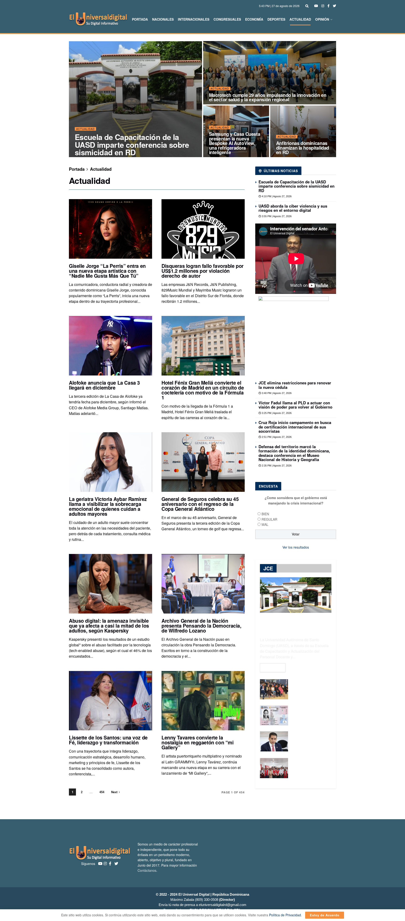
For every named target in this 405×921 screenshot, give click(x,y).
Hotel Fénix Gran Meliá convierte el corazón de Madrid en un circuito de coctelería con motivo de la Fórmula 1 (202, 390)
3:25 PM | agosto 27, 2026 (276, 413)
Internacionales (193, 19)
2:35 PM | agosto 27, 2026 (276, 465)
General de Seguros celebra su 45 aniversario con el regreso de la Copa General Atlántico (200, 503)
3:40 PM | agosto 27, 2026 (276, 393)
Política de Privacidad (285, 915)
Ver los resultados (295, 547)
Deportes (276, 19)
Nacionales (163, 19)
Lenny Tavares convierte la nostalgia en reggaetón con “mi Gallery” (197, 742)
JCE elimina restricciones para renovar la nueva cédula (295, 385)
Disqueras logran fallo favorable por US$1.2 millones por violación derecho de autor (202, 270)
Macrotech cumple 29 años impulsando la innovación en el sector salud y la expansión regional (267, 97)
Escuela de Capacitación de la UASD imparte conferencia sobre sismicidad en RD (132, 144)
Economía (254, 19)
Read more (272, 668)
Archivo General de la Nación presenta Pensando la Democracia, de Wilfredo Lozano (201, 625)
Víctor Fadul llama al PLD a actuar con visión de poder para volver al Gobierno (295, 405)
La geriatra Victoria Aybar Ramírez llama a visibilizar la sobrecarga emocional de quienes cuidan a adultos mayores (108, 506)
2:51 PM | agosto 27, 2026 (276, 437)
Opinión (322, 19)
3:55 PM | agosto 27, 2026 (276, 216)
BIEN (265, 514)
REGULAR (269, 519)
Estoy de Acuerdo (324, 915)
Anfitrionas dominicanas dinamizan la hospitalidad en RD (302, 147)
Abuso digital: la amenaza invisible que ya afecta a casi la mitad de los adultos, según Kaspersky (109, 625)
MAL (265, 524)
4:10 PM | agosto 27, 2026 (276, 196)
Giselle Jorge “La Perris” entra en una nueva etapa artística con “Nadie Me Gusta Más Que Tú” (107, 270)
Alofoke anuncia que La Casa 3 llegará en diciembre (104, 385)
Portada (140, 19)
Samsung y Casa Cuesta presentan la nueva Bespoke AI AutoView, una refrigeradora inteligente (234, 143)
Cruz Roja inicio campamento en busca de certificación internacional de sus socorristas (295, 427)
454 (101, 792)
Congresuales (227, 19)
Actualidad (300, 19)
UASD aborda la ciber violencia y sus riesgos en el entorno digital (293, 208)
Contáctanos (147, 870)
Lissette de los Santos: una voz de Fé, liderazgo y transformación (108, 740)
